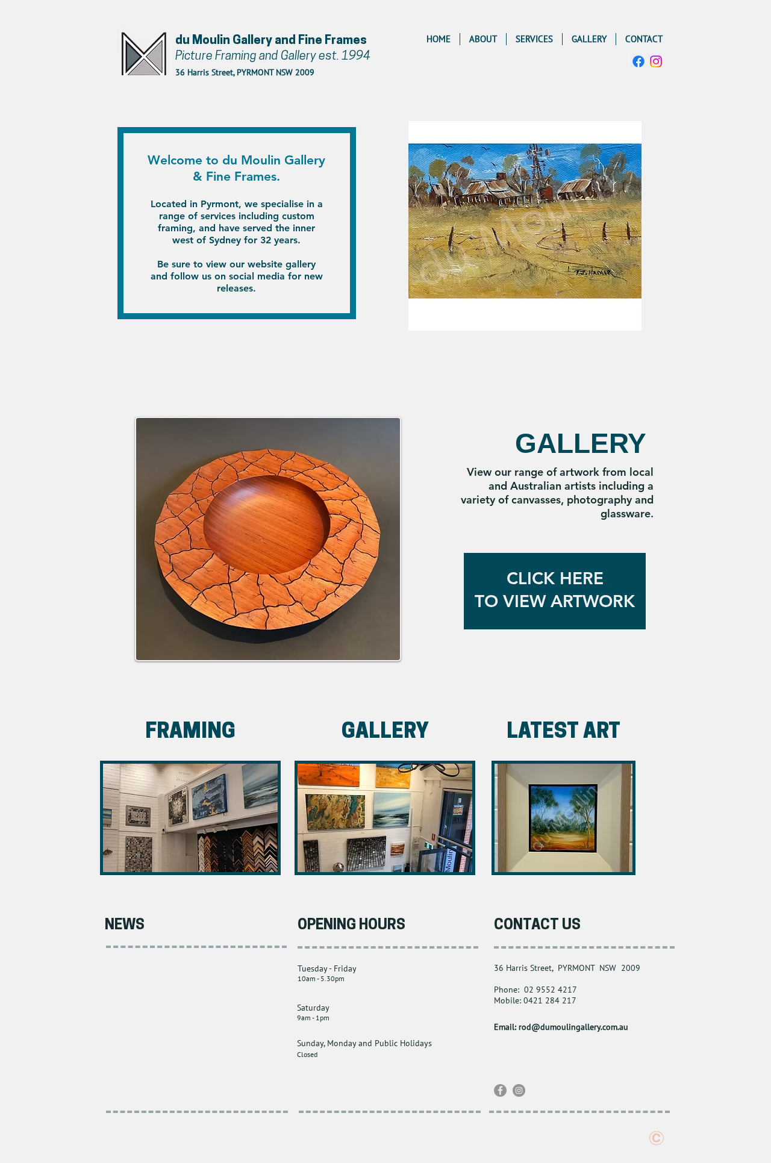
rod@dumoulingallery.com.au (573, 1026)
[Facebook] (638, 61)
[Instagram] (656, 61)
